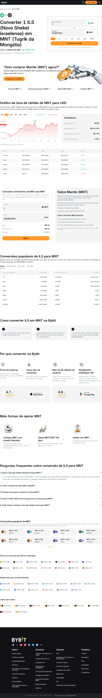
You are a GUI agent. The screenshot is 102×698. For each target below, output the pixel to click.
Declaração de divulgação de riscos (20, 669)
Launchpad (85, 665)
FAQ (57, 653)
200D (25, 114)
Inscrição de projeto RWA (42, 679)
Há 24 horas (11, 266)
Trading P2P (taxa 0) (43, 659)
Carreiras (15, 678)
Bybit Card (84, 669)
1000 (85, 39)
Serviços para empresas (44, 671)
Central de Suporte (62, 666)
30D (16, 114)
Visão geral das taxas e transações (19, 686)
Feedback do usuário (63, 670)
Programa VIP (40, 662)
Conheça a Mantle (18, 657)
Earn (82, 661)
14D (11, 114)
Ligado (5, 215)
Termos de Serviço (59, 695)
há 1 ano (30, 266)
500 (78, 39)
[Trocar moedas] (74, 28)
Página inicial (4, 9)
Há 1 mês (21, 266)
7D (6, 114)
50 (66, 39)
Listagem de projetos (42, 675)
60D (20, 114)
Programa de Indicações (40, 667)
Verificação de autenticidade (65, 685)
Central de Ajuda (61, 662)
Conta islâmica (16, 681)
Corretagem (60, 678)
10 (59, 39)
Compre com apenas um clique (44, 654)
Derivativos (85, 657)
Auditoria (38, 688)
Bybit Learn (60, 674)
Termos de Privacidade (70, 695)
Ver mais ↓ (51, 546)
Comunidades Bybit (18, 661)
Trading (84, 653)
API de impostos (41, 684)
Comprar (6, 204)
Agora (2, 266)
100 (72, 39)
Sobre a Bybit (16, 653)
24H (2, 114)
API (57, 681)
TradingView (85, 672)
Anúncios (15, 665)
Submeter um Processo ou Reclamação (65, 658)
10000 (92, 39)
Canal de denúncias (18, 674)
